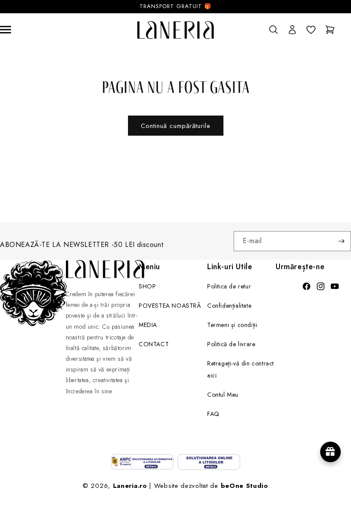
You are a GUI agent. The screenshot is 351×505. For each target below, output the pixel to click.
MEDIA (148, 325)
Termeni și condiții (232, 325)
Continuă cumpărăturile (176, 126)
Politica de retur (229, 286)
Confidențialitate (229, 305)
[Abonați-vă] (341, 241)
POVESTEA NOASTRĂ (170, 305)
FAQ (213, 414)
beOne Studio (244, 485)
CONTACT (154, 344)
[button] (273, 30)
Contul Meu (222, 394)
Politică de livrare (231, 344)
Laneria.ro (130, 485)
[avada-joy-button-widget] (330, 452)
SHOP (147, 286)
